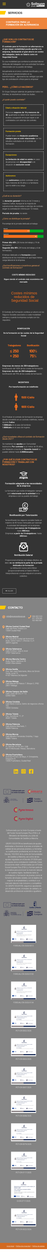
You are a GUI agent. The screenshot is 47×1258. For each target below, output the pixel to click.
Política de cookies (38, 1246)
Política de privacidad (23, 1246)
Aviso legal (10, 1246)
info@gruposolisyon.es (15, 616)
